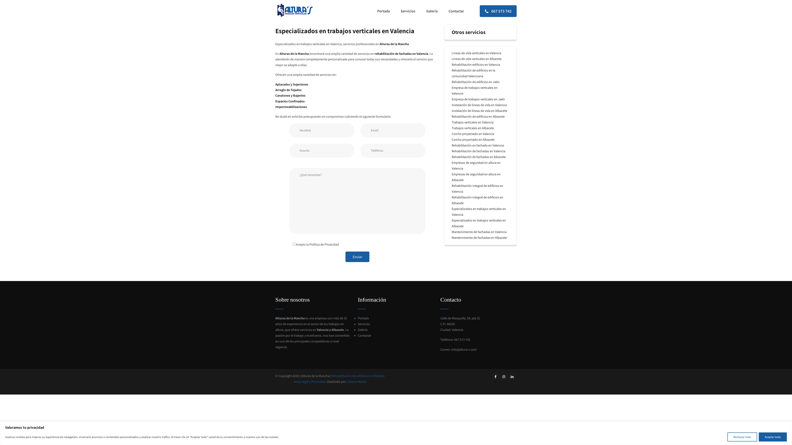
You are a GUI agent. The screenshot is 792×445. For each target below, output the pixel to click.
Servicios (408, 11)
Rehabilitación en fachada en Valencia (478, 145)
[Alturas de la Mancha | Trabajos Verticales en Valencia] (295, 10)
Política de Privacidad (324, 244)
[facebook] (495, 376)
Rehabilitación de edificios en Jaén (476, 82)
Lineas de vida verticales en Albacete (477, 59)
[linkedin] (512, 376)
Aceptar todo (773, 437)
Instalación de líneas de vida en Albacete (479, 111)
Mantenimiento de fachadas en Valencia (479, 232)
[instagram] (503, 376)
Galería (432, 11)
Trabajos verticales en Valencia (473, 122)
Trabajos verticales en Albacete (473, 128)
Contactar (456, 11)
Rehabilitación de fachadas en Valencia (478, 151)
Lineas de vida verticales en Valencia (476, 53)
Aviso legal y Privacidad (310, 381)
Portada (383, 11)
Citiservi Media (356, 381)
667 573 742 (501, 11)
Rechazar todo (742, 437)
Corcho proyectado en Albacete (473, 139)
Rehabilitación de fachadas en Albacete (479, 157)
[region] (396, 433)
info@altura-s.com (464, 349)
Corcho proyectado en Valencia (473, 134)
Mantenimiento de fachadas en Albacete (479, 237)
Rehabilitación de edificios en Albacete (478, 116)
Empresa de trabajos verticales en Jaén (478, 99)
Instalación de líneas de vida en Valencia (479, 105)
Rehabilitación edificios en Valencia (476, 64)
